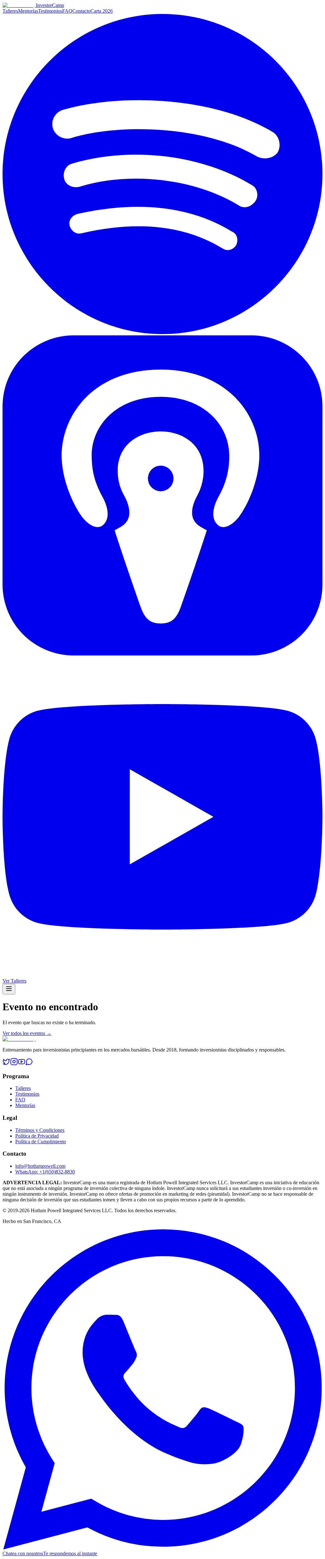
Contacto (81, 11)
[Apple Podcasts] (162, 653)
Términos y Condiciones (39, 1130)
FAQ (67, 11)
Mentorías (28, 11)
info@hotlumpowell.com (40, 1166)
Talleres (10, 11)
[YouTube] (162, 975)
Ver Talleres (14, 981)
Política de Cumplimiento (40, 1141)
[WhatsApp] (29, 1063)
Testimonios (50, 11)
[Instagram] (14, 1063)
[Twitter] (6, 1063)
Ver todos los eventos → (27, 1033)
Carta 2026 (101, 11)
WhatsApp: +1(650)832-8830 (45, 1171)
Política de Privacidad (37, 1136)
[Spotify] (162, 332)
